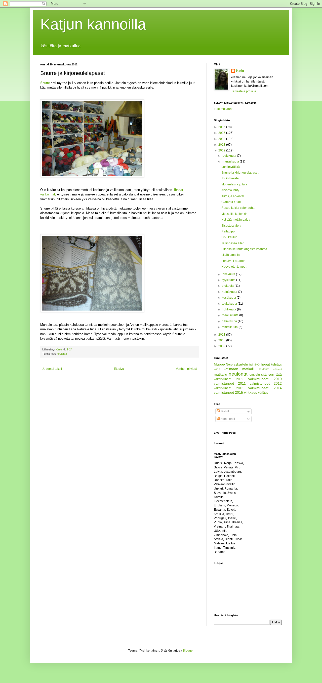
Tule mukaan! (223, 109)
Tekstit (224, 411)
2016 (222, 127)
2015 (222, 133)
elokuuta (228, 286)
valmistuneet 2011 (230, 383)
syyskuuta (229, 280)
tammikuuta (230, 327)
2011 (222, 334)
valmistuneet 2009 (228, 379)
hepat (265, 364)
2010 (222, 340)
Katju (240, 70)
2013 (222, 144)
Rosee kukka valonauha (238, 208)
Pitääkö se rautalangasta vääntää (244, 249)
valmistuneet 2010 (265, 379)
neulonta (62, 353)
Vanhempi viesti (186, 369)
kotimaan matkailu (239, 369)
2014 (222, 139)
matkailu (220, 374)
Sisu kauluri (229, 237)
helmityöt (254, 364)
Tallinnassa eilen (233, 243)
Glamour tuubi (231, 202)
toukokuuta (230, 303)
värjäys (263, 392)
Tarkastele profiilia (243, 91)
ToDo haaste (230, 178)
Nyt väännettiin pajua (235, 219)
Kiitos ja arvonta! (232, 196)
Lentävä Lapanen (233, 261)
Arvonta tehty (230, 190)
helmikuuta (230, 321)
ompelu (255, 374)
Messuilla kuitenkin (234, 214)
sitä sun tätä (271, 374)
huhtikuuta (229, 309)
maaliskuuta (230, 315)
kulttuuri (277, 369)
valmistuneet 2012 (266, 383)
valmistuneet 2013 (228, 388)
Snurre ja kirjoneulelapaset (239, 172)
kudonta (264, 369)
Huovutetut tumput (233, 266)
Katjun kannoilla (93, 24)
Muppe (219, 364)
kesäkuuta (229, 297)
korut (217, 369)
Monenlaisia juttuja (234, 184)
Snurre (45, 83)
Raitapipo (228, 231)
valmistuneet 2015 (228, 392)
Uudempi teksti (52, 369)
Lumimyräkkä (230, 167)
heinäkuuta (230, 292)
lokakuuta (229, 274)
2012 (222, 150)
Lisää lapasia (230, 255)
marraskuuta (231, 161)
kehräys (276, 364)
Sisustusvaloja (231, 225)
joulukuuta (229, 155)
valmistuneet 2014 (265, 388)
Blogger (188, 650)
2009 (222, 346)
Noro (229, 364)
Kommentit (227, 419)
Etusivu (119, 369)
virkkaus (250, 392)
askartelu (240, 364)
